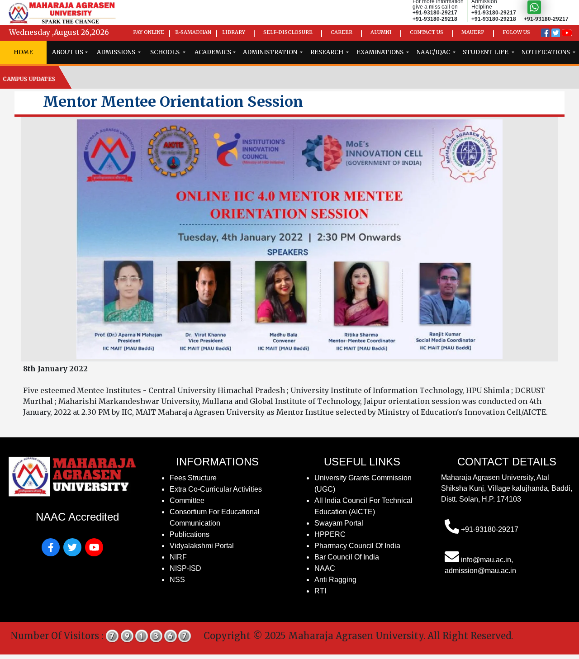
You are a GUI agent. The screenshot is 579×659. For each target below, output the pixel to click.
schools (165, 52)
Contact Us (426, 32)
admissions (117, 52)
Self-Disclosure (288, 32)
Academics (213, 52)
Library (233, 32)
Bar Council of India (346, 557)
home (23, 52)
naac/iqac (434, 52)
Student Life (486, 52)
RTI (320, 591)
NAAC (324, 568)
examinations (380, 52)
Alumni (381, 32)
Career (341, 32)
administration (271, 52)
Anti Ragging (335, 579)
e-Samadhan (193, 32)
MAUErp (472, 32)
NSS (177, 579)
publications (189, 534)
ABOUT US (67, 52)
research (327, 52)
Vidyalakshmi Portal (202, 546)
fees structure (193, 478)
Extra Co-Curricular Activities (216, 489)
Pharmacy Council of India (357, 546)
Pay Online (148, 32)
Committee (187, 500)
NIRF (178, 557)
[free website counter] (148, 635)
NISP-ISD (185, 568)
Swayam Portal (338, 523)
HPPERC (330, 534)
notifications (546, 52)
